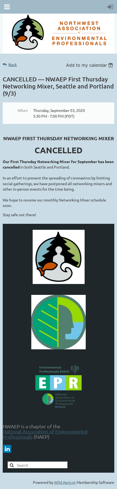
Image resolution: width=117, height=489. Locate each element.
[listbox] (90, 65)
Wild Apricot (65, 482)
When (23, 110)
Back (12, 64)
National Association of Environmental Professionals (45, 434)
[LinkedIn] (7, 449)
